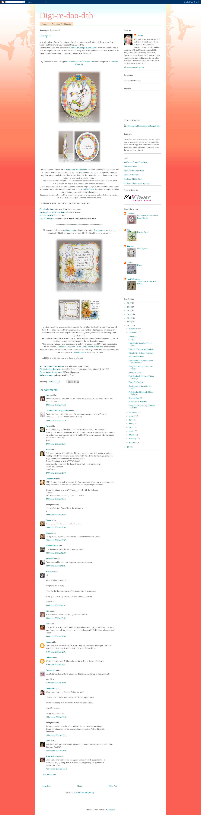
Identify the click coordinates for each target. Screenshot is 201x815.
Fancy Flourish (92, 347)
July (131, 419)
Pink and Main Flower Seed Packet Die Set (147, 216)
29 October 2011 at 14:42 (56, 405)
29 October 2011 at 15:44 (56, 444)
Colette (140, 35)
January (132, 442)
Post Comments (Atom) (84, 792)
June (131, 423)
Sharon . (130, 246)
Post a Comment (49, 774)
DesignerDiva (51, 478)
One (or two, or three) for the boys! (140, 387)
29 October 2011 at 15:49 (56, 473)
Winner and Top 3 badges (61, 24)
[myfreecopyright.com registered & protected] (142, 125)
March (132, 434)
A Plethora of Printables (138, 401)
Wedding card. (142, 248)
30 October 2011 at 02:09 (56, 553)
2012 (129, 321)
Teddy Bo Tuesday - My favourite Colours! (142, 406)
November (133, 332)
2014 (129, 314)
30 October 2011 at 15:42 (56, 618)
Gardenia (62, 347)
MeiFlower (89, 189)
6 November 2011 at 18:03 (56, 750)
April (131, 431)
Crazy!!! (132, 339)
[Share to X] (72, 382)
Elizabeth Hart (52, 545)
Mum (78, 347)
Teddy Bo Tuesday (136, 382)
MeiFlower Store (130, 166)
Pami (48, 623)
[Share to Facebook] (75, 382)
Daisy (69, 347)
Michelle (49, 571)
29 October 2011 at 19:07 (56, 540)
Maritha (130, 262)
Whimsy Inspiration (48, 215)
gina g (48, 394)
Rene (48, 426)
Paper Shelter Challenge (50, 372)
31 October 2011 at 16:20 (56, 682)
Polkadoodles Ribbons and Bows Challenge (141, 377)
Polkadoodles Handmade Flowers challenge (141, 393)
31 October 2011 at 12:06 (56, 651)
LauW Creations (133, 279)
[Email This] (67, 382)
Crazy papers (99, 230)
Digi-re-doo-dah (66, 15)
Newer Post (46, 786)
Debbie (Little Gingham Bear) (58, 410)
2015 (129, 310)
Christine (130, 213)
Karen (48, 641)
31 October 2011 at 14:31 (56, 664)
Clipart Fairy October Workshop (141, 353)
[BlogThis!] (70, 382)
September (133, 412)
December (133, 328)
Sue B (48, 449)
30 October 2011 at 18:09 (56, 636)
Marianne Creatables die (76, 169)
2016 (129, 307)
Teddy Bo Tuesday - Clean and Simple (140, 367)
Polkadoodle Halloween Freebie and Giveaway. (141, 361)
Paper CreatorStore (131, 174)
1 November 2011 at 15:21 (56, 735)
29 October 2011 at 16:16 (56, 499)
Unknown (50, 657)
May (131, 427)
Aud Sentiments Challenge (51, 366)
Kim (47, 610)
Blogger (111, 809)
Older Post (113, 786)
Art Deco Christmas (136, 356)
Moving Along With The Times (52, 212)
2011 (129, 325)
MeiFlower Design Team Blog (135, 162)
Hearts (139, 265)
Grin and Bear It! (135, 398)
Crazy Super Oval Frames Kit (80, 62)
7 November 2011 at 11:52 (56, 768)
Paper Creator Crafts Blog (134, 170)
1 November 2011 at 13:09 (56, 717)
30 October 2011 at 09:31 (56, 605)
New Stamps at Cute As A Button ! (146, 282)
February (133, 438)
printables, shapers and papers (84, 48)
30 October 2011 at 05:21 (56, 565)
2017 (129, 303)
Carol (48, 740)
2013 (129, 318)
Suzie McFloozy (52, 756)
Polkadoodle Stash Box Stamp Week (140, 344)
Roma (48, 520)
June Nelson (51, 558)
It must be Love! (135, 372)
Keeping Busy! (142, 232)
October (132, 336)
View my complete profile (134, 67)
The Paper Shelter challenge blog (136, 183)
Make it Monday (46, 375)
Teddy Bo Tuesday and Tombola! (141, 349)
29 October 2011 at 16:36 (56, 514)
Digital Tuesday (46, 218)
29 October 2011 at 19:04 (56, 527)
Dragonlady (51, 670)
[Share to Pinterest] (78, 382)
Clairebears (50, 688)
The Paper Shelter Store (133, 179)
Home (44, 24)
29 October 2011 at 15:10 (56, 420)
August (132, 416)
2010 (129, 447)
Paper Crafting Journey (50, 369)
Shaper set (70, 230)
